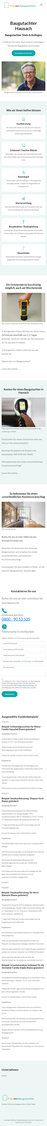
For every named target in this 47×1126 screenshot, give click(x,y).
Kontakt (28, 1122)
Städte (4, 1076)
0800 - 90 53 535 (16, 619)
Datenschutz (20, 1122)
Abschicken (9, 694)
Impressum (39, 1120)
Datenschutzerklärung (25, 685)
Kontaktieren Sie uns (23, 53)
